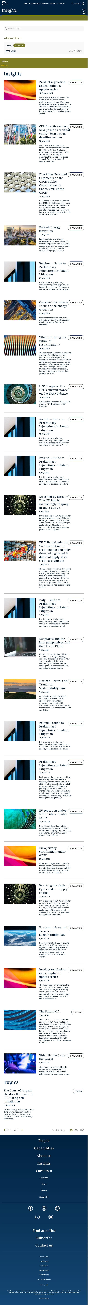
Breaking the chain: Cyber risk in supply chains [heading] (53, 889)
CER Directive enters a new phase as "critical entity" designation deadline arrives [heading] (54, 131)
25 (71, 1130)
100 (82, 1130)
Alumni (42, 1197)
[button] (79, 10)
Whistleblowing (44, 1275)
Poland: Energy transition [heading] (49, 229)
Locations (44, 1177)
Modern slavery (44, 1270)
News (44, 1184)
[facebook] (30, 1208)
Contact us (44, 1245)
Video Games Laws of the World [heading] (54, 1057)
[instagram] (44, 1208)
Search (76, 3)
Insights (53, 3)
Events (44, 1190)
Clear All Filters (75, 51)
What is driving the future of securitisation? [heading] (52, 340)
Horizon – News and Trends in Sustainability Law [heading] (53, 684)
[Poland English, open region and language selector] (83, 3)
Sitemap (42, 1285)
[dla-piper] (9, 3)
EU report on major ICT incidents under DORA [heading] (53, 814)
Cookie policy (44, 1266)
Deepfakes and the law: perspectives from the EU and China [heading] (55, 642)
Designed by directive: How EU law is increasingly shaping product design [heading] (55, 502)
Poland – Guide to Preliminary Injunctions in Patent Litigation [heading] (53, 728)
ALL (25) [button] (5, 61)
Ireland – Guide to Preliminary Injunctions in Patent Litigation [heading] (53, 463)
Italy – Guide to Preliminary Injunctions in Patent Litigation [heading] (53, 605)
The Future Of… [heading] (50, 1011)
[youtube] (50, 1217)
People (26, 3)
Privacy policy (44, 1257)
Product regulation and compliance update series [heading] (52, 85)
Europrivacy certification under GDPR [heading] (52, 851)
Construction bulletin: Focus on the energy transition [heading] (54, 305)
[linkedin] (37, 1217)
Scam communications (44, 1279)
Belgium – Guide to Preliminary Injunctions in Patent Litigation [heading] (53, 269)
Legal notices (44, 1261)
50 (76, 1130)
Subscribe (44, 1238)
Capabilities (35, 3)
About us (45, 3)
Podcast (78, 1012)
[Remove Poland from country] (22, 45)
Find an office (44, 1230)
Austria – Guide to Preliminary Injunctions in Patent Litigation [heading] (53, 424)
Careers (61, 3)
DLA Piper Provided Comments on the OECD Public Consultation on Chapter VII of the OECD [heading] (53, 183)
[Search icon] (6, 28)
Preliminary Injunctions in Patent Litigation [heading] (53, 765)
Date (3, 65)
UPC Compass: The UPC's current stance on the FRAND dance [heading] (53, 389)
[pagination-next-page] (22, 1130)
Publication (76, 83)
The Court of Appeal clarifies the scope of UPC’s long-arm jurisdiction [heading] (18, 1096)
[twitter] (57, 1208)
